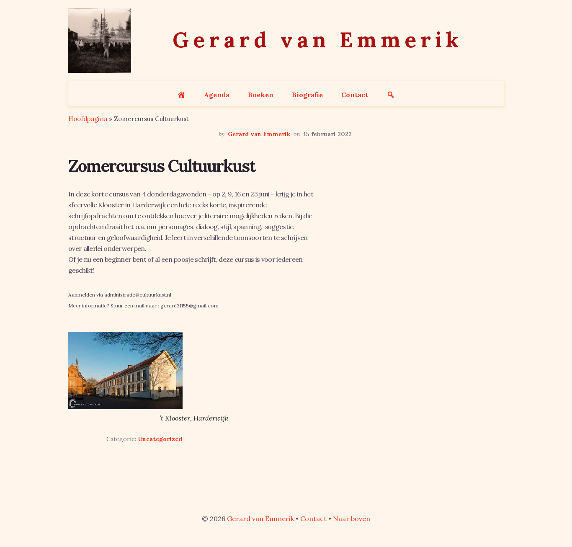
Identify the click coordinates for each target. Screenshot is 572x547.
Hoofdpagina (87, 119)
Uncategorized (160, 439)
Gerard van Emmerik (260, 518)
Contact (313, 518)
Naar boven (351, 518)
